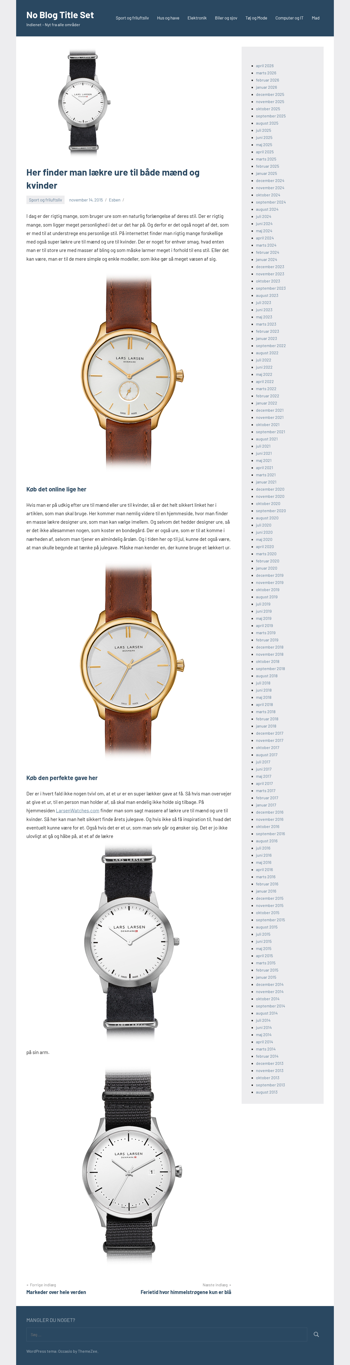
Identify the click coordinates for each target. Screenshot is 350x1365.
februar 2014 (267, 1056)
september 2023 (271, 288)
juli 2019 (263, 603)
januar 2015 (266, 977)
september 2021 (270, 431)
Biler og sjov (226, 17)
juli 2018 (263, 682)
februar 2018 (267, 718)
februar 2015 (267, 969)
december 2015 (269, 898)
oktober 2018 (267, 661)
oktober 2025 (268, 108)
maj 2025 (264, 144)
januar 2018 (266, 725)
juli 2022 (263, 359)
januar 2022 (266, 402)
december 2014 (270, 984)
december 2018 (269, 646)
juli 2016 (263, 847)
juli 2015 (263, 934)
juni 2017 (264, 768)
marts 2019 (265, 632)
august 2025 (267, 122)
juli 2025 (263, 130)
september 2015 (270, 919)
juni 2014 (264, 1027)
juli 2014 (263, 1020)
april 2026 (265, 65)
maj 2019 (263, 618)
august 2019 (266, 596)
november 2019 (269, 582)
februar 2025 (267, 166)
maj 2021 (264, 460)
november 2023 (270, 273)
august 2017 (266, 754)
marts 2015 (265, 962)
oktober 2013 (267, 1077)
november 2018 (269, 654)
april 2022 (265, 381)
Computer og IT (289, 17)
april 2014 (264, 1041)
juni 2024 (264, 223)
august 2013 (266, 1091)
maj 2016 (263, 862)
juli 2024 (263, 216)
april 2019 (264, 625)
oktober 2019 (267, 589)
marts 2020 (266, 553)
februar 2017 (267, 797)
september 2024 (271, 201)
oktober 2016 (267, 826)
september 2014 (270, 1005)
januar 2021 (266, 481)
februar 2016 (267, 883)
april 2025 (265, 151)
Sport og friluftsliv (132, 17)
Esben (114, 199)
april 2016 (264, 869)
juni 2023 (264, 309)
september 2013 (270, 1084)
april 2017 (264, 783)
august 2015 (266, 926)
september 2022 (271, 345)
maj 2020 (264, 539)
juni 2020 (264, 532)
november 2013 (269, 1070)
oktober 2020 (268, 503)
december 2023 (270, 266)
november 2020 (270, 496)
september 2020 (271, 510)
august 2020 (267, 517)
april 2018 (264, 704)
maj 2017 (263, 776)
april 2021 (264, 467)
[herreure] (128, 1043)
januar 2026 (266, 87)
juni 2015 (264, 941)
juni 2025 (264, 137)
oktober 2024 (268, 194)
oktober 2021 (268, 424)
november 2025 (270, 101)
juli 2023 (263, 302)
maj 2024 (264, 230)
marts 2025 (266, 158)
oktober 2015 (267, 912)
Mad (316, 17)
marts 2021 (266, 474)
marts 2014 (266, 1048)
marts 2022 (266, 388)
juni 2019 (264, 611)
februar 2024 (267, 252)
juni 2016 (264, 855)
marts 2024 (266, 244)
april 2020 (265, 546)
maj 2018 (263, 697)
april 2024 (265, 237)
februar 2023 (267, 331)
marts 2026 (266, 72)
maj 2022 (264, 374)
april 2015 (264, 955)
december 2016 (269, 812)
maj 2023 (264, 316)
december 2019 (269, 575)
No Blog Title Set (60, 14)
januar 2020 (266, 567)
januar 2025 (266, 173)
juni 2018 (264, 689)
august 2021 (267, 438)
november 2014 (270, 991)
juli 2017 (263, 761)
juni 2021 (264, 453)
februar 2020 (267, 560)
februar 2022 (267, 395)
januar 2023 (266, 338)
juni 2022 (264, 367)
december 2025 (270, 94)
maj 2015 (263, 948)
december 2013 (269, 1063)
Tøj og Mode (256, 17)
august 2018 (266, 675)
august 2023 (267, 295)
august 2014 (267, 1012)
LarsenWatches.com (77, 810)
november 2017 (269, 740)
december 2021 (270, 410)
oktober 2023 (268, 280)
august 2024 (267, 209)
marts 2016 (265, 876)
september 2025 (271, 115)
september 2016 (270, 833)
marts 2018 (265, 711)
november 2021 (270, 417)
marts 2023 (266, 323)
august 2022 (267, 352)
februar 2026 (267, 79)
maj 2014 (264, 1034)
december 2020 (270, 489)
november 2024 (270, 187)
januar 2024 (266, 259)
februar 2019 (267, 639)
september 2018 (270, 668)
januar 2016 (266, 890)
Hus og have (168, 17)
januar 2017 (266, 804)
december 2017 (269, 733)
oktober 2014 (268, 998)
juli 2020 (263, 524)
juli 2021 (263, 445)
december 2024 (270, 180)
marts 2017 (265, 790)
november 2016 (269, 819)
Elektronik (197, 17)
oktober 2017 (267, 747)
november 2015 (269, 905)
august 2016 (266, 840)
